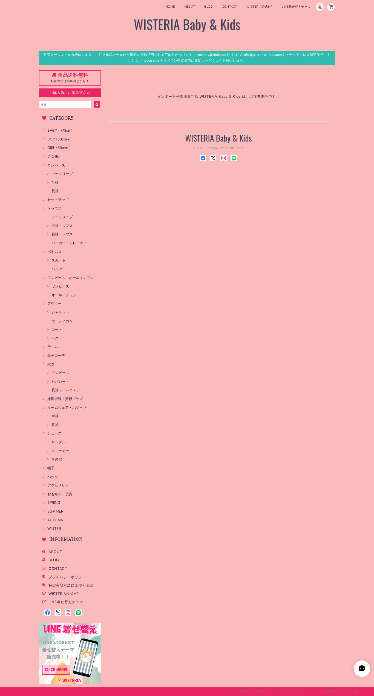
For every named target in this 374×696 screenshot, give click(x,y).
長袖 (55, 191)
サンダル (58, 442)
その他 (56, 459)
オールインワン (63, 295)
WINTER (54, 528)
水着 (50, 364)
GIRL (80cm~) (59, 147)
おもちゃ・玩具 (59, 494)
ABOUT (189, 6)
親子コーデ (56, 355)
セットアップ (58, 199)
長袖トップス (62, 234)
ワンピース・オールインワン (70, 277)
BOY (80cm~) (59, 139)
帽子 (50, 468)
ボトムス (54, 251)
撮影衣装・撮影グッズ (65, 398)
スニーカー (60, 450)
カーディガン (62, 321)
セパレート (60, 381)
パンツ (56, 269)
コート (56, 329)
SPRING (53, 502)
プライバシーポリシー (67, 577)
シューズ (54, 433)
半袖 (55, 182)
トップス (54, 208)
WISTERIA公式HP (259, 6)
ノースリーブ (62, 173)
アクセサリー (58, 485)
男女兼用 (54, 156)
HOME (170, 6)
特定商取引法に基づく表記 (70, 585)
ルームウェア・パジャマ (67, 407)
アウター (54, 303)
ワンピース (60, 286)
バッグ (52, 476)
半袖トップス (62, 225)
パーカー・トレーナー (69, 243)
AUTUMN (55, 520)
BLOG (208, 6)
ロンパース (56, 165)
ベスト (56, 338)
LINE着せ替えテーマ (296, 6)
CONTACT (229, 6)
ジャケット (60, 312)
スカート (58, 260)
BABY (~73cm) (60, 130)
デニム (52, 346)
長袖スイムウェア (65, 390)
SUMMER (55, 511)
